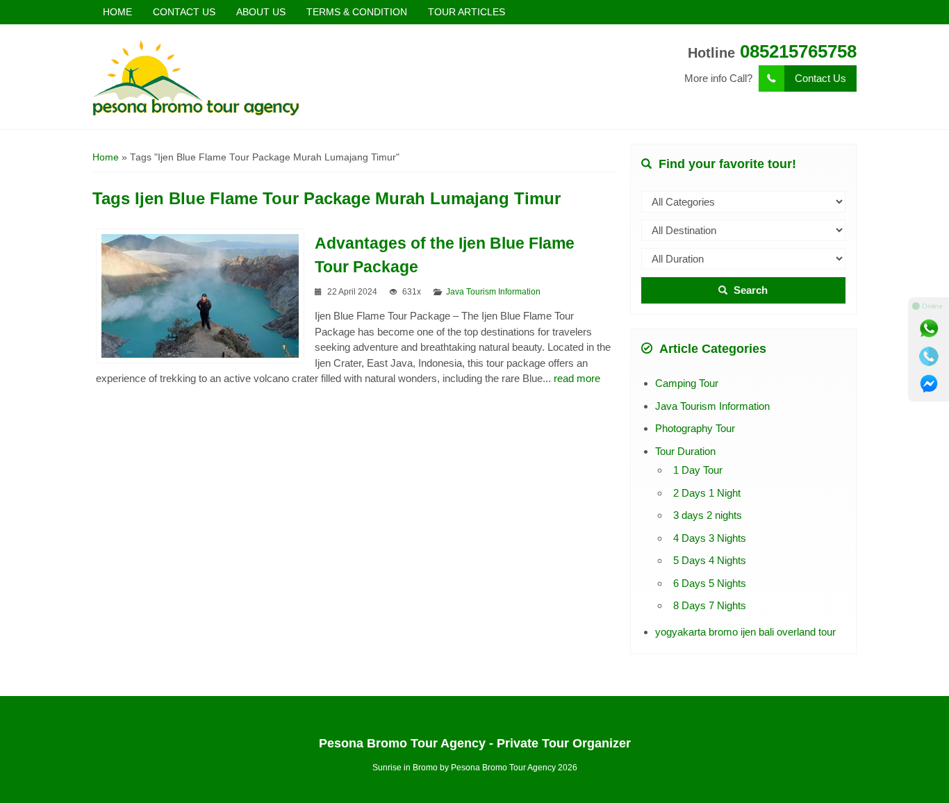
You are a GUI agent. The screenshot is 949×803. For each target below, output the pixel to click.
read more (577, 378)
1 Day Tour (698, 470)
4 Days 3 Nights (709, 538)
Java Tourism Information (493, 292)
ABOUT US (261, 11)
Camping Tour (686, 383)
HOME (117, 11)
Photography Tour (695, 428)
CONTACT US (184, 11)
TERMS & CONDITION (356, 11)
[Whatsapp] (928, 328)
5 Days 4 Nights (709, 560)
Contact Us (820, 78)
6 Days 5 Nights (709, 583)
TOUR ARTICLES (466, 11)
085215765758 (798, 51)
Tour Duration (685, 451)
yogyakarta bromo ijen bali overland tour (745, 632)
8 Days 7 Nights (709, 605)
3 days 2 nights (707, 515)
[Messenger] (928, 384)
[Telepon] (928, 356)
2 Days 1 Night (707, 493)
